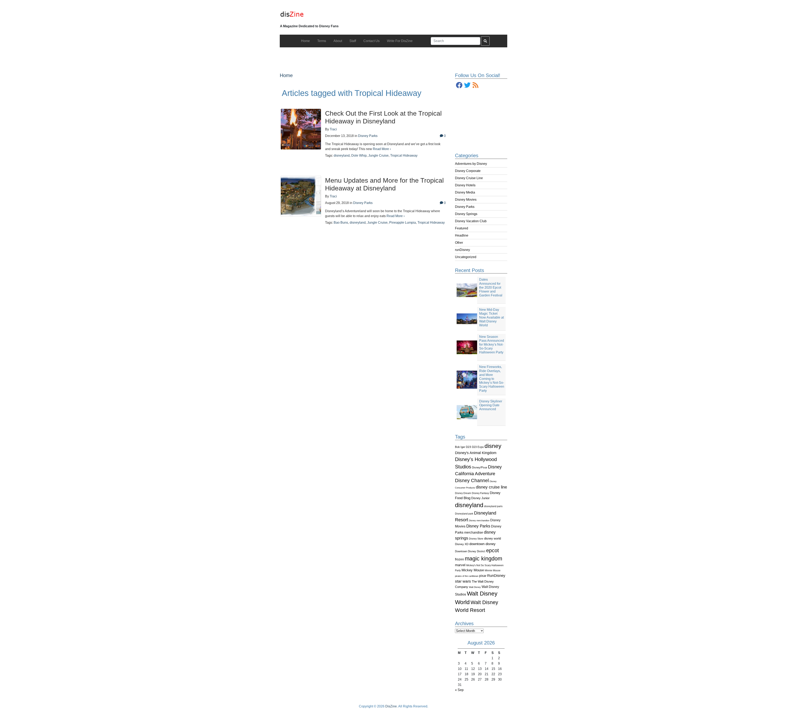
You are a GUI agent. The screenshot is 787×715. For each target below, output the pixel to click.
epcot (492, 550)
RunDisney (496, 576)
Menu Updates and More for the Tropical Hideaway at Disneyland (384, 184)
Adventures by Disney (471, 163)
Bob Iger (460, 447)
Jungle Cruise (378, 155)
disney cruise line (491, 487)
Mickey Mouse (473, 570)
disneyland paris (493, 506)
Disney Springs (466, 214)
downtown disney (482, 544)
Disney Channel (472, 480)
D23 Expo (478, 447)
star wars (463, 581)
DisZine (391, 706)
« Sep (459, 690)
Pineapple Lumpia (402, 222)
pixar (482, 575)
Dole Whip (359, 155)
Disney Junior (480, 498)
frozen (459, 559)
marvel (460, 565)
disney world (492, 538)
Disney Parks (464, 206)
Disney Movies (466, 199)
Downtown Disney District (470, 551)
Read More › (382, 149)
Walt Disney (475, 587)
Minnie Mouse (492, 570)
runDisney (462, 250)
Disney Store (476, 538)
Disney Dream (463, 493)
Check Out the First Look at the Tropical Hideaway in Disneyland (383, 117)
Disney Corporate (468, 171)
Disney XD (462, 544)
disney (492, 446)
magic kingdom (483, 559)
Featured (461, 228)
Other (459, 242)
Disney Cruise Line (469, 178)
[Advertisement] (393, 56)
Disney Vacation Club (471, 221)
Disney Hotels (465, 185)
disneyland (469, 505)
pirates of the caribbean (466, 576)
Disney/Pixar (479, 467)
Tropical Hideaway (403, 155)
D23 (468, 447)
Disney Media (465, 192)
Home (286, 75)
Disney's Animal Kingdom (475, 453)
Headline (461, 235)
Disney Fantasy (480, 493)
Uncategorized (465, 257)
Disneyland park (464, 513)
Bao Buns (341, 222)
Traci (333, 129)
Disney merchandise (479, 520)
